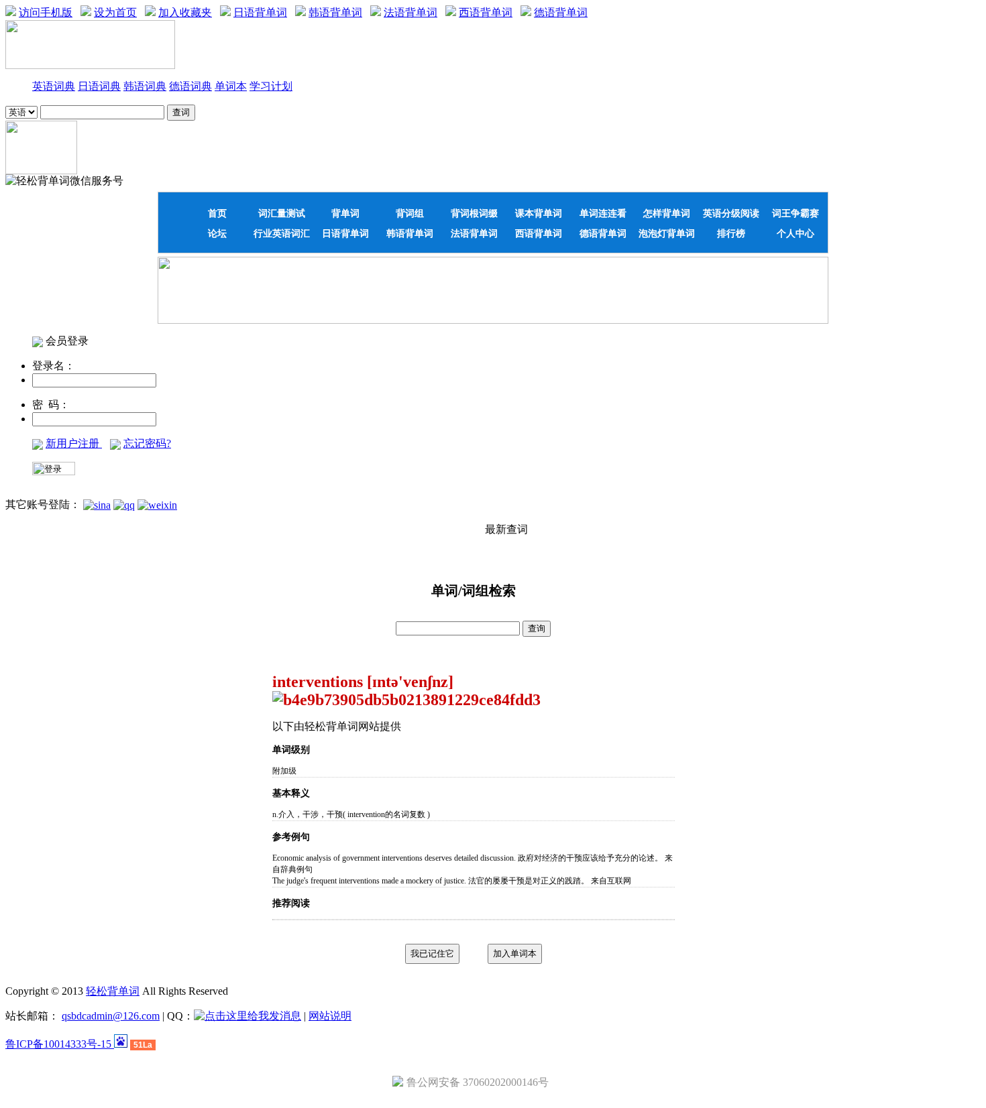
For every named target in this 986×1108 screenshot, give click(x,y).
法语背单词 (410, 12)
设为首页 (115, 12)
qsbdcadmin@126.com (111, 1016)
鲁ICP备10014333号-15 (59, 1044)
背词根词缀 (474, 213)
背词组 (410, 213)
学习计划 (271, 86)
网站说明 (330, 1016)
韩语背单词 (335, 12)
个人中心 (795, 233)
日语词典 (99, 86)
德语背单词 (561, 12)
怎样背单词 (666, 213)
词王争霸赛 (795, 213)
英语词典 (53, 86)
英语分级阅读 (731, 213)
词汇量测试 (281, 213)
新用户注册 (74, 443)
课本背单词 (538, 213)
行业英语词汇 (282, 233)
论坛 (217, 233)
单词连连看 (603, 213)
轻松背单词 (113, 991)
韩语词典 (144, 86)
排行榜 (731, 233)
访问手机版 (45, 12)
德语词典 (190, 86)
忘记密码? (147, 443)
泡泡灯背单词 (667, 233)
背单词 (345, 213)
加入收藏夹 (185, 12)
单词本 (231, 86)
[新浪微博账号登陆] (97, 504)
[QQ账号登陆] (124, 504)
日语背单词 (260, 12)
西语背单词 (485, 12)
